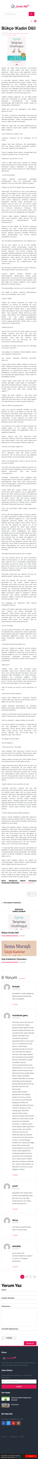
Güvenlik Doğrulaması (10, 1329)
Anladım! (31, 1456)
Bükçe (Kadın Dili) (10, 932)
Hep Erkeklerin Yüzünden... (15, 959)
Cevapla (15, 1004)
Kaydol (19, 1386)
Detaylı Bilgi (18, 1457)
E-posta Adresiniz (8, 1298)
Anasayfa (4, 1436)
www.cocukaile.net (27, 883)
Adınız (4, 1290)
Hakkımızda (13, 1436)
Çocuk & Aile (11, 35)
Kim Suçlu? (15, 1404)
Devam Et (30, 1343)
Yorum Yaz (22, 978)
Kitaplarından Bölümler (18, 33)
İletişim (22, 1436)
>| (34, 1277)
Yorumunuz (6, 1306)
